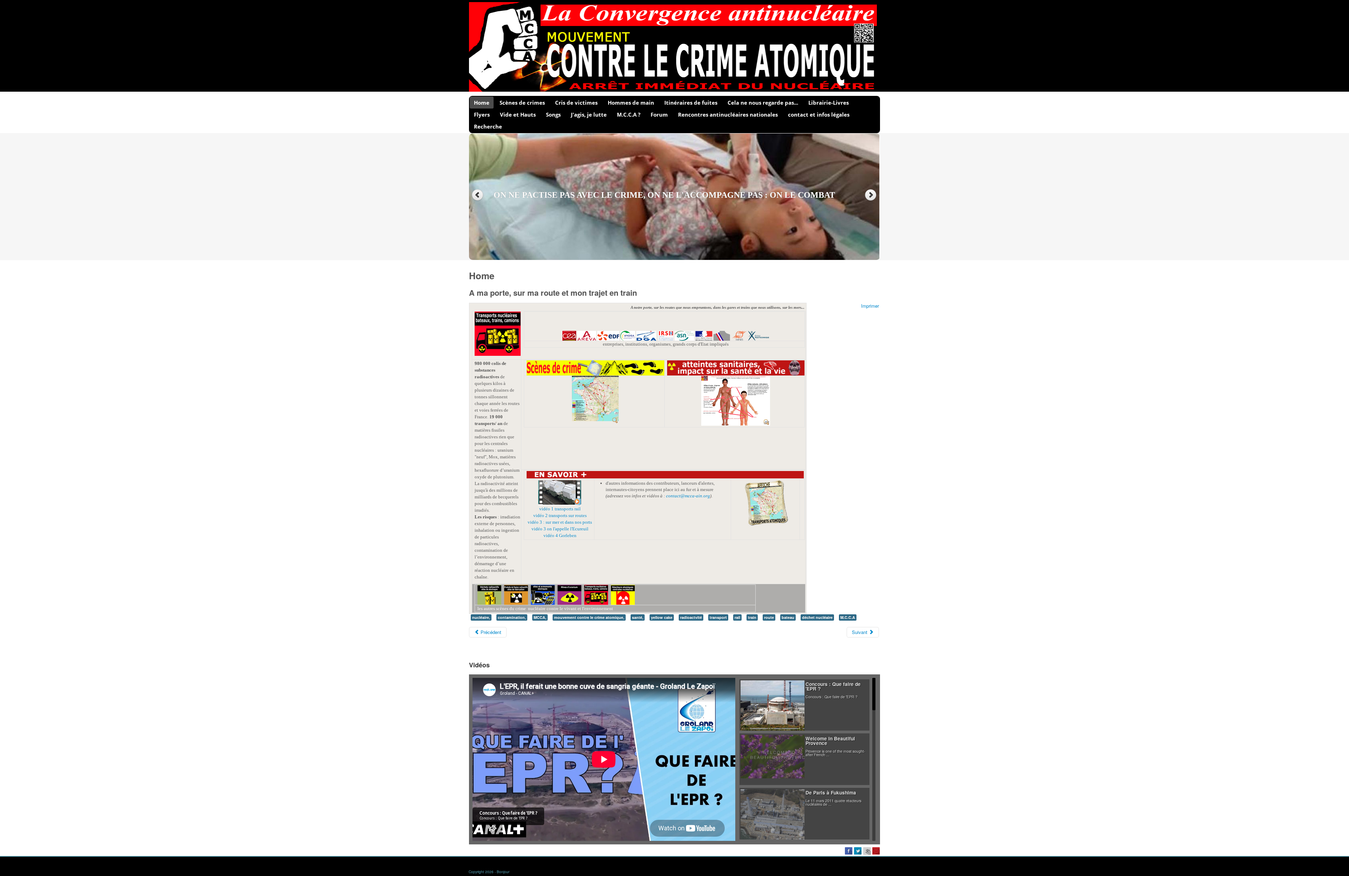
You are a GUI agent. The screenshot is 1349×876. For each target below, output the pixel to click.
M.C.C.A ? (628, 114)
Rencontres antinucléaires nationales (728, 114)
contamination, (512, 617)
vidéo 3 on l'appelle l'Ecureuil (560, 528)
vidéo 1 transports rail (560, 508)
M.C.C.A (847, 617)
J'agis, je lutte (589, 114)
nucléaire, (481, 617)
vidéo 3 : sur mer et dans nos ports (560, 522)
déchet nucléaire (817, 617)
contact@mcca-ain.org (688, 495)
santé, (637, 617)
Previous (477, 195)
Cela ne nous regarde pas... (763, 102)
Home (481, 102)
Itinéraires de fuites (690, 102)
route (769, 617)
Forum (659, 114)
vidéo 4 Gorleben (559, 535)
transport (718, 617)
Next (871, 195)
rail (737, 617)
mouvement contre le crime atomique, (589, 617)
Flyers (482, 114)
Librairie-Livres (828, 102)
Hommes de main (631, 102)
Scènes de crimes (522, 102)
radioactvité (691, 617)
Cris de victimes (576, 102)
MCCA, (540, 617)
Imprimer (870, 305)
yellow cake (661, 617)
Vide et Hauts (518, 114)
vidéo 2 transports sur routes (560, 515)
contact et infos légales (818, 114)
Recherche (488, 126)
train (752, 617)
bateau (788, 617)
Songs (553, 114)
